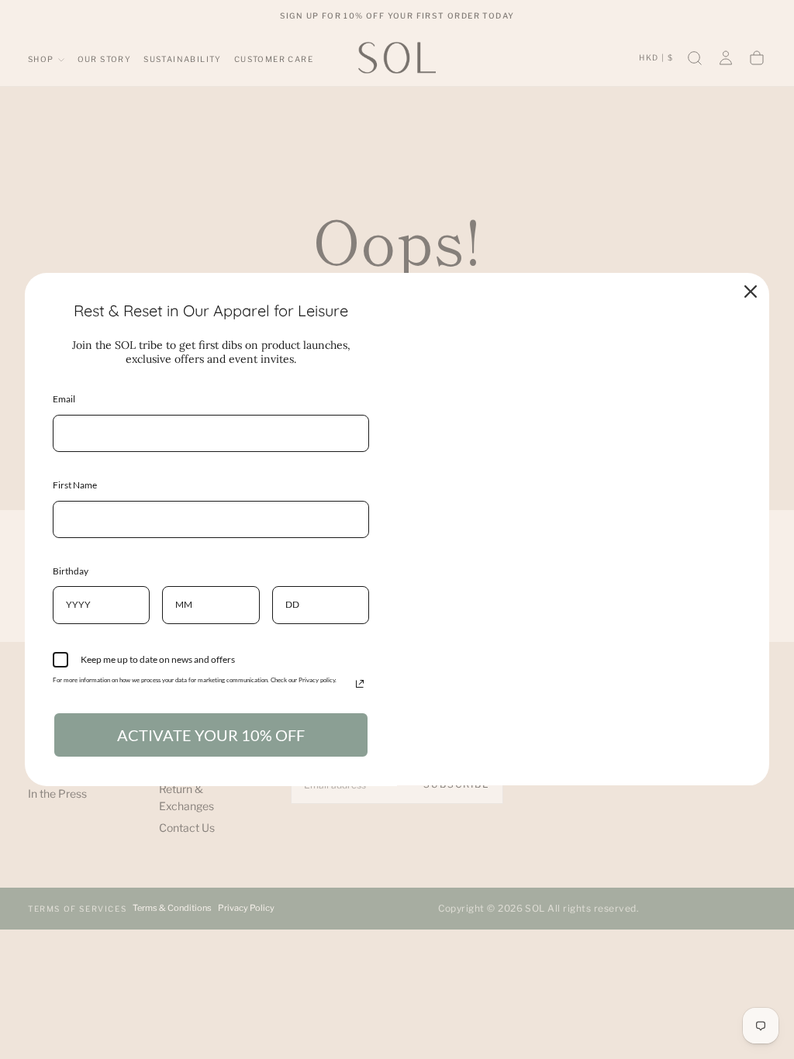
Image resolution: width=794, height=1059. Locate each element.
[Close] (750, 291)
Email (64, 399)
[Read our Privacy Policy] (359, 683)
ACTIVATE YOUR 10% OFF (211, 735)
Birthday (70, 571)
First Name (75, 485)
